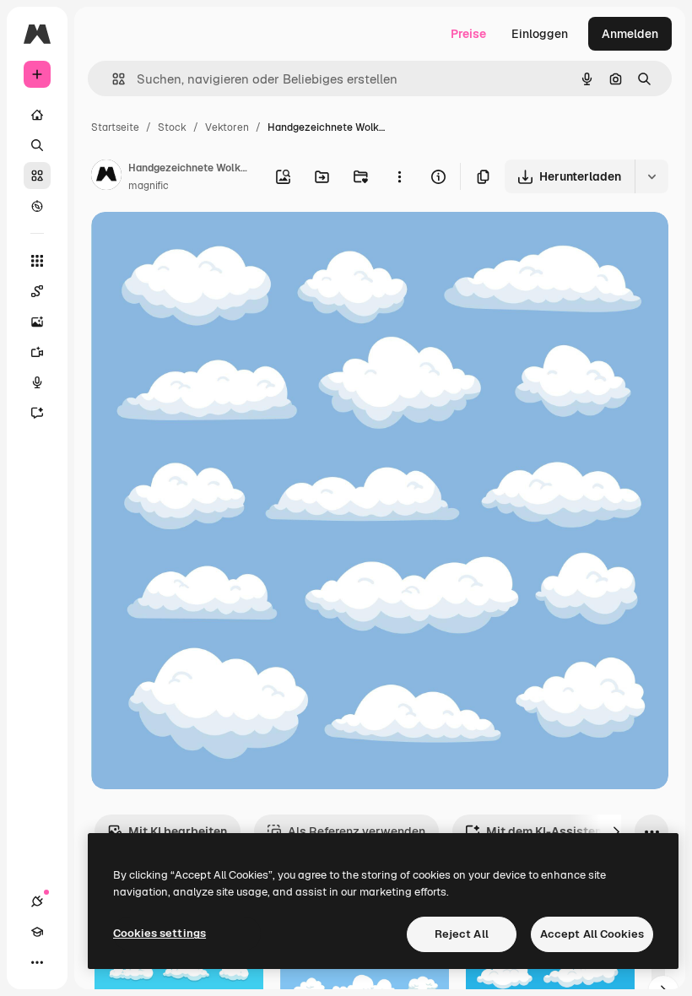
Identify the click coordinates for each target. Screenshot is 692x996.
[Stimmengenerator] (37, 382)
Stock (172, 127)
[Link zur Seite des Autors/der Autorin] (106, 177)
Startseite (115, 127)
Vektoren (227, 127)
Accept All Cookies (592, 934)
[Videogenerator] (37, 351)
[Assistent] (37, 412)
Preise (468, 33)
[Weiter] (616, 831)
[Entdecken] (37, 205)
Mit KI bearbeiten (177, 831)
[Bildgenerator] (37, 321)
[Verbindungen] (37, 901)
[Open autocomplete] (112, 79)
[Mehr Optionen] (399, 176)
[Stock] (37, 175)
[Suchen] (37, 145)
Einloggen (539, 33)
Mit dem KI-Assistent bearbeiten (579, 831)
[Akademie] (37, 931)
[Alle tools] (37, 260)
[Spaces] (37, 291)
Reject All (462, 934)
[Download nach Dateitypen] (651, 176)
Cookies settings (159, 933)
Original (199, 244)
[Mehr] (37, 962)
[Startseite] (37, 114)
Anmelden (630, 33)
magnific (148, 185)
